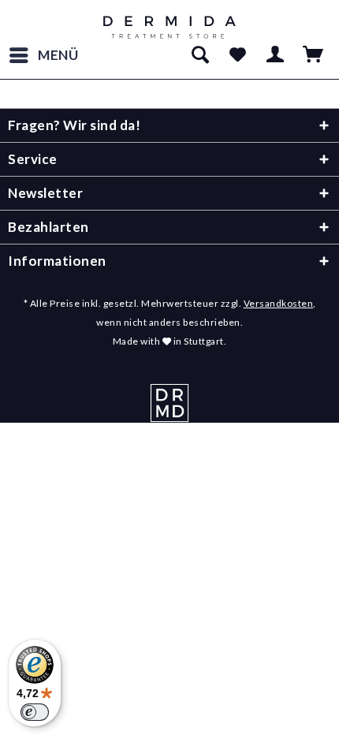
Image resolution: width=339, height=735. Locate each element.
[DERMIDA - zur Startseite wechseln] (169, 27)
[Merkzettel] (237, 55)
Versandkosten (279, 303)
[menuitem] (43, 55)
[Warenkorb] (314, 55)
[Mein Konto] (276, 55)
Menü (58, 55)
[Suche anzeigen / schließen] (199, 55)
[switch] (34, 712)
